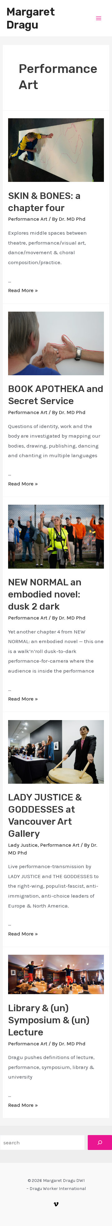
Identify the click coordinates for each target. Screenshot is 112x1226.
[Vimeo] (56, 1204)
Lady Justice (23, 845)
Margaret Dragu (30, 18)
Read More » (23, 290)
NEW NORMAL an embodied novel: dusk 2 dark (45, 594)
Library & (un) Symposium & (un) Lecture (49, 1020)
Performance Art (27, 219)
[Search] (100, 1142)
